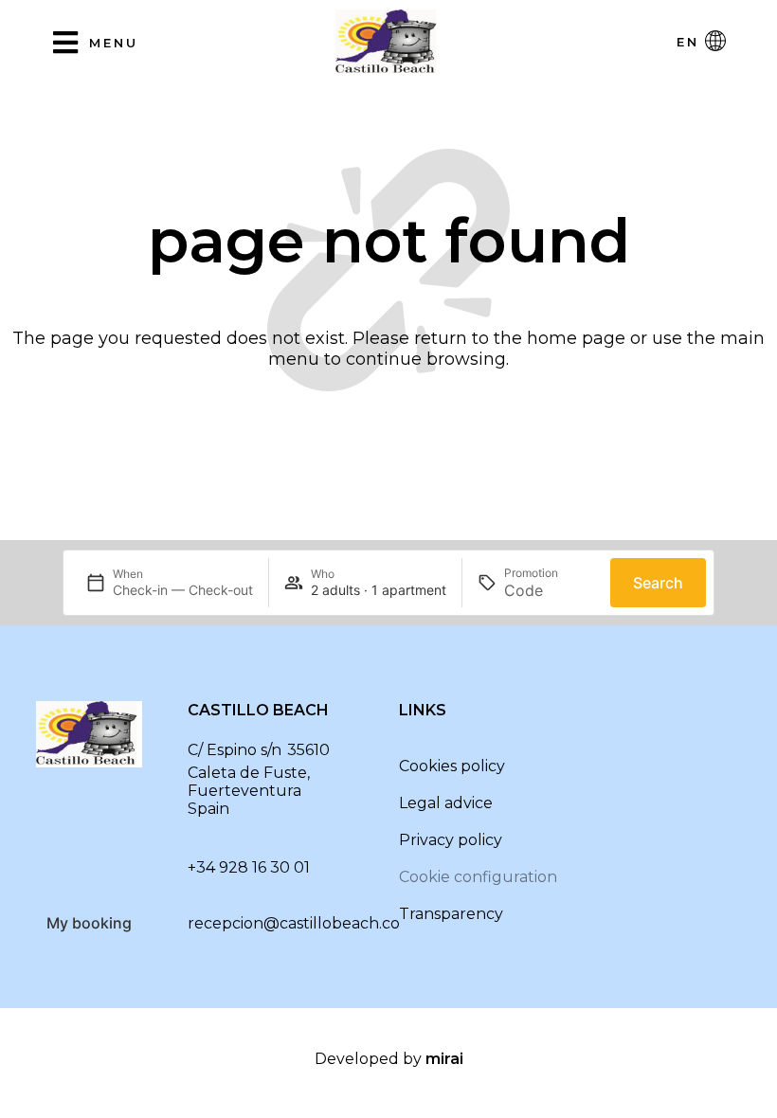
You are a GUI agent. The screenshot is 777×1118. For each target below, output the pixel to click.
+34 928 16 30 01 (249, 867)
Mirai (444, 1059)
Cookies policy (452, 766)
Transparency (451, 914)
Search (658, 582)
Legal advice (446, 803)
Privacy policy (450, 840)
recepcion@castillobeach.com (301, 923)
